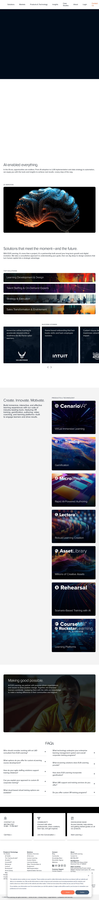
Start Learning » (77, 834)
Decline (82, 892)
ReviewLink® (8, 868)
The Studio (6, 854)
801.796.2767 (74, 858)
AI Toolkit (7, 856)
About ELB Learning (76, 854)
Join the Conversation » (46, 834)
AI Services (30, 856)
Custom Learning (32, 858)
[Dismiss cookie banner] (88, 876)
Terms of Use (32, 897)
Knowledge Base (57, 858)
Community (55, 856)
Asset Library (9, 870)
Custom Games (31, 860)
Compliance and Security (65, 897)
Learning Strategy (32, 862)
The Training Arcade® (11, 858)
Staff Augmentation (32, 868)
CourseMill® (6, 877)
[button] (11, 4)
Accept (68, 892)
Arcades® (8, 860)
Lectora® (7, 866)
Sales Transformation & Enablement (34, 865)
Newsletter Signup (57, 860)
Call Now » (8, 834)
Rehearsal (8, 864)
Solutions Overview (33, 854)
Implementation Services (34, 870)
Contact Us (74, 856)
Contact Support (57, 871)
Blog (53, 854)
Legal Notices (52, 897)
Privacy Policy (42, 897)
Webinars (55, 862)
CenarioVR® (8, 862)
